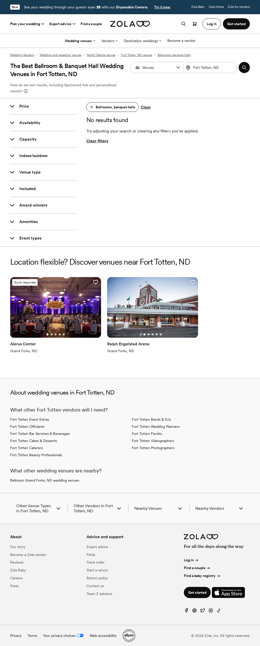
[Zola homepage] (130, 24)
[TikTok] (218, 611)
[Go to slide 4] (60, 334)
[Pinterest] (194, 611)
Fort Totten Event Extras (29, 419)
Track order (96, 562)
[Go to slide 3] (56, 334)
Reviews (16, 562)
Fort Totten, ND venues (136, 55)
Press (14, 586)
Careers (16, 578)
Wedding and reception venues (60, 55)
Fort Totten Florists (147, 434)
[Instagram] (210, 611)
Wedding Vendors (22, 55)
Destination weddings (141, 41)
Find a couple (91, 24)
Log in (189, 560)
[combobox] (211, 67)
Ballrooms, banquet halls (174, 55)
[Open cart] (194, 23)
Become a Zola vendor (28, 555)
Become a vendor (181, 41)
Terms (32, 636)
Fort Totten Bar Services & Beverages (40, 434)
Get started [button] (236, 24)
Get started (197, 592)
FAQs (91, 555)
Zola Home (216, 7)
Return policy (97, 578)
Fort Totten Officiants (27, 426)
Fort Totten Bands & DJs (151, 419)
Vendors (107, 41)
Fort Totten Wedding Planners (156, 426)
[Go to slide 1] (47, 334)
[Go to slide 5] (64, 334)
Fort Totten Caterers (26, 448)
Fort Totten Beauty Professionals (36, 455)
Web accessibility (103, 636)
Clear (146, 107)
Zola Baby (198, 7)
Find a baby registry (200, 576)
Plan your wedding (25, 24)
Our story (17, 547)
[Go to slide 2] (52, 334)
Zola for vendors (239, 7)
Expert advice (60, 24)
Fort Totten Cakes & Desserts (33, 441)
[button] (178, 67)
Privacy (15, 636)
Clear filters (97, 141)
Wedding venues (78, 41)
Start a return (97, 570)
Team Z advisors (99, 594)
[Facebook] (186, 611)
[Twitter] (202, 611)
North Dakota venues (101, 55)
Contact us (95, 586)
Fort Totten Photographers (153, 448)
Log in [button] (212, 24)
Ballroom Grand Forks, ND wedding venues (44, 480)
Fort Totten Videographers (153, 441)
